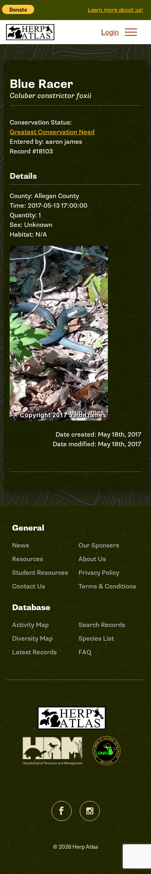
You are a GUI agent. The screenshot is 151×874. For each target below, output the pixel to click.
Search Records (102, 625)
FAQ (85, 652)
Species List (96, 639)
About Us (92, 559)
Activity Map (30, 625)
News (20, 545)
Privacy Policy (99, 573)
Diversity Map (32, 639)
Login (110, 32)
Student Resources (40, 573)
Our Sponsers (99, 545)
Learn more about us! (115, 9)
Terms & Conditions (107, 586)
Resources (27, 559)
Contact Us (28, 586)
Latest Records (34, 652)
